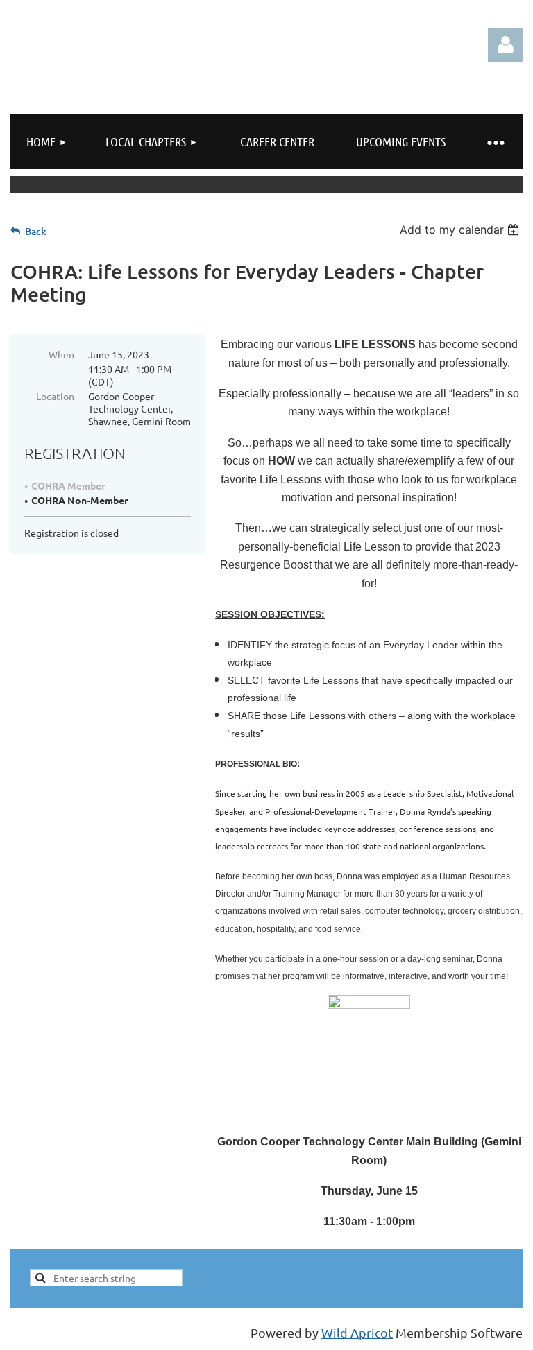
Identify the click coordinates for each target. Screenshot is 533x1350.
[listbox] (461, 229)
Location (55, 396)
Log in (505, 45)
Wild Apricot (357, 1332)
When (61, 354)
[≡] (495, 141)
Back (35, 231)
